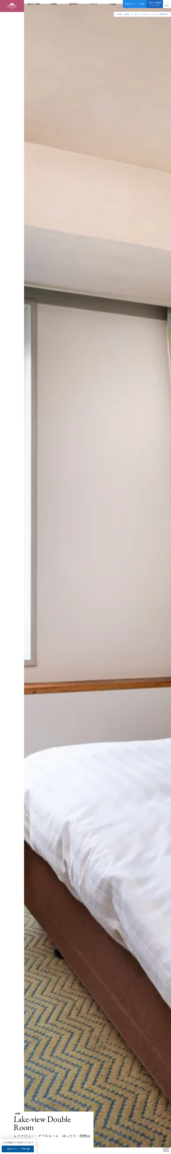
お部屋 (53, 4)
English (113, 4)
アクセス (93, 4)
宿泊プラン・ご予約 (134, 4)
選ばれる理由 (34, 4)
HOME (119, 14)
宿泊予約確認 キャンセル (154, 4)
